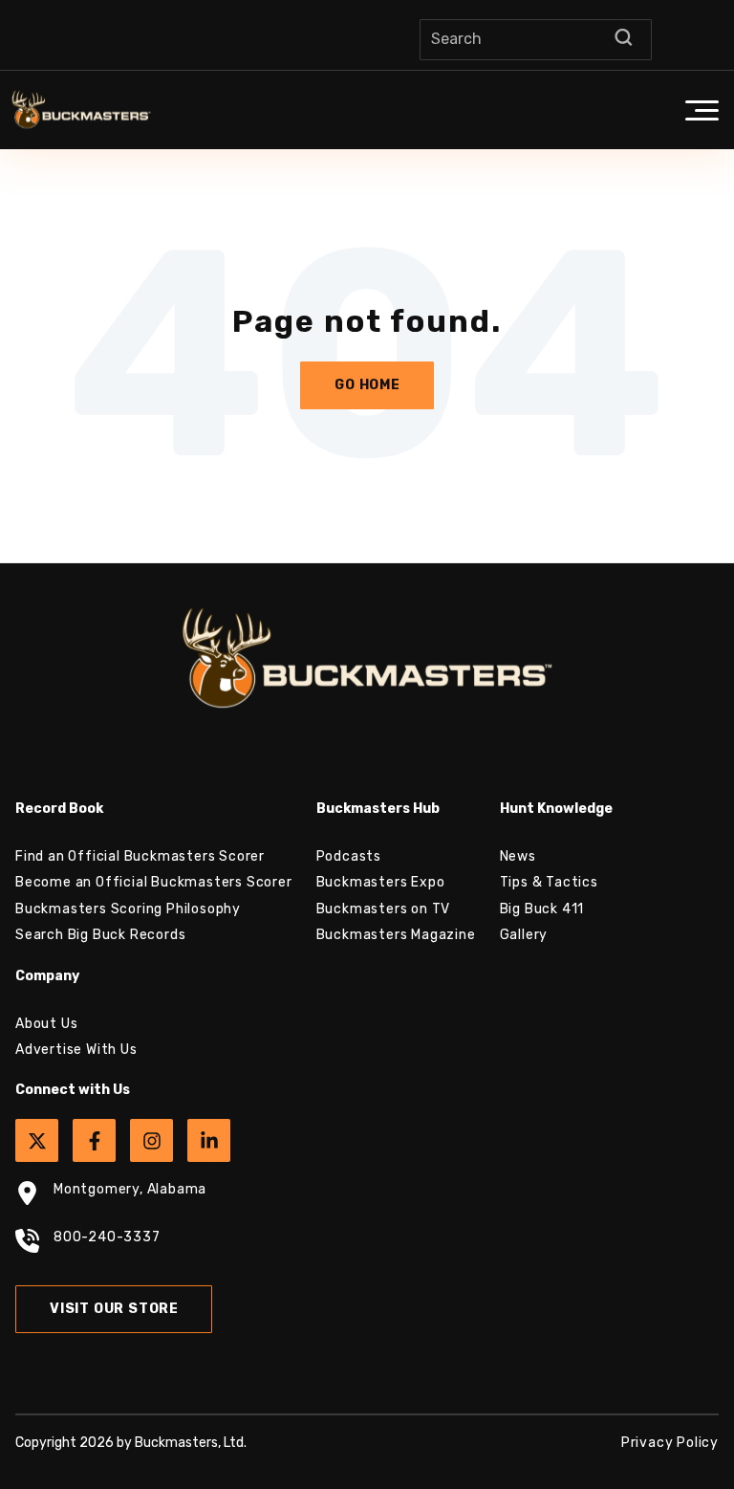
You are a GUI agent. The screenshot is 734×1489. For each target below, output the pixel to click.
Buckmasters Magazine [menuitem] (396, 935)
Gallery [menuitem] (524, 935)
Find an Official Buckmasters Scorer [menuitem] (140, 856)
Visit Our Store (114, 1309)
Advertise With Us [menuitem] (76, 1049)
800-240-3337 (107, 1237)
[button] (701, 110)
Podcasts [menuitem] (348, 856)
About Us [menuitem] (46, 1024)
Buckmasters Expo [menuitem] (380, 882)
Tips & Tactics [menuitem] (549, 882)
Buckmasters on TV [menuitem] (383, 909)
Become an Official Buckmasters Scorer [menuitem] (153, 882)
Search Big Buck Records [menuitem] (100, 935)
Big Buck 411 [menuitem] (542, 909)
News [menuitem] (518, 856)
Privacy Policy (670, 1442)
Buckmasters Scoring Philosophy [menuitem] (128, 909)
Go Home (367, 385)
